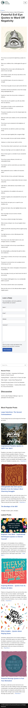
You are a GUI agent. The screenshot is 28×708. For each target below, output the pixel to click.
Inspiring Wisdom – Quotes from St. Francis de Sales (13, 377)
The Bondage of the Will (9, 506)
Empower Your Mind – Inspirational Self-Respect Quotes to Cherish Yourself (13, 537)
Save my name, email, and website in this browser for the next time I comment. (12, 345)
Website (4, 319)
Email (4, 313)
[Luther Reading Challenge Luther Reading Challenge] (5, 2)
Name (4, 307)
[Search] (25, 365)
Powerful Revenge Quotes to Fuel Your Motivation (12, 382)
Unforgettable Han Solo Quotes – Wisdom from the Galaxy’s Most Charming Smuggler (12, 489)
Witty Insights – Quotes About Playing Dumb (11, 380)
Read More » (24, 461)
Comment (5, 325)
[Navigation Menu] (25, 2)
